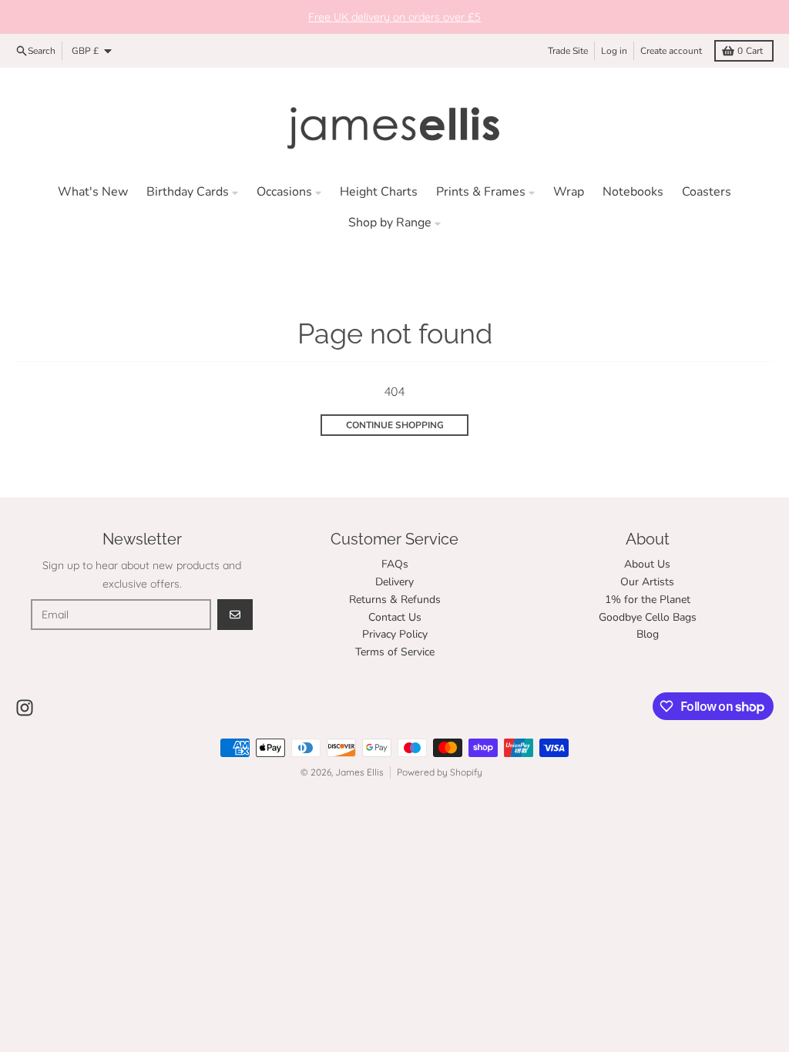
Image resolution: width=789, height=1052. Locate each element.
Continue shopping (395, 425)
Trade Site (568, 51)
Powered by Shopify (439, 772)
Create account (671, 51)
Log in (614, 51)
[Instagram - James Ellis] (24, 708)
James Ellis (359, 772)
